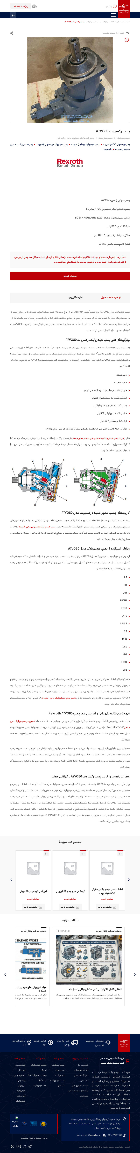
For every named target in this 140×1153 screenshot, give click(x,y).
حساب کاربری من (80, 1086)
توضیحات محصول (111, 297)
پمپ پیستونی (123, 138)
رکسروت (107, 149)
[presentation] (129, 880)
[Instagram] (24, 1147)
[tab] (105, 298)
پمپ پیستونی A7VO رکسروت (116, 144)
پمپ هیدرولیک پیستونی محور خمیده (37, 527)
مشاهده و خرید (104, 907)
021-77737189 (115, 1135)
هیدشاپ (126, 22)
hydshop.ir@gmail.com (88, 1135)
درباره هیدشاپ (81, 1070)
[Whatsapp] (13, 1147)
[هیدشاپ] (124, 9)
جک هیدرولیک (40, 1086)
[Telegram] (30, 1147)
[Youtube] (19, 1147)
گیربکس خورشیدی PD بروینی (70, 891)
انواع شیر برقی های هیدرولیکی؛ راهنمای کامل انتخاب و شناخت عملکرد (89, 989)
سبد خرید (83, 1080)
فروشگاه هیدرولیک (111, 22)
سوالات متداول (81, 1075)
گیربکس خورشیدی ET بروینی (32, 891)
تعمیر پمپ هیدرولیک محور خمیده (59, 698)
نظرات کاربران (76, 297)
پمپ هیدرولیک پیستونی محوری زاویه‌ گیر (75, 138)
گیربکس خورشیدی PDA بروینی (106, 891)
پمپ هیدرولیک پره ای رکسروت (85, 144)
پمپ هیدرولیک (93, 22)
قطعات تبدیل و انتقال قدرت (108, 931)
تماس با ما (83, 1065)
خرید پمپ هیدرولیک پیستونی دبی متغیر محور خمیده (97, 438)
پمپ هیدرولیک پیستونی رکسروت (52, 144)
